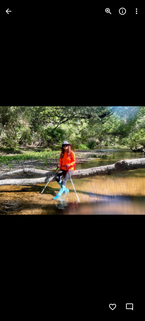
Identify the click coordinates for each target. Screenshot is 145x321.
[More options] (137, 11)
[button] (20, 160)
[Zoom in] (108, 11)
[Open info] (122, 11)
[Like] (112, 307)
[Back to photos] (8, 11)
